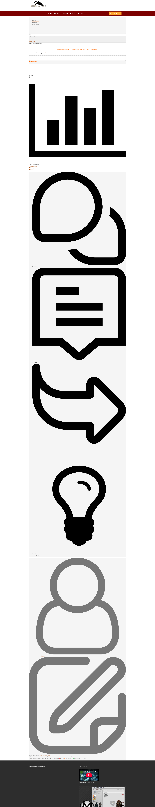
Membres (34, 22)
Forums (34, 20)
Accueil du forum (47, 53)
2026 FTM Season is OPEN (45, 755)
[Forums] (29, 34)
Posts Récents (35, 24)
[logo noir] (38, 1)
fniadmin (43, 656)
